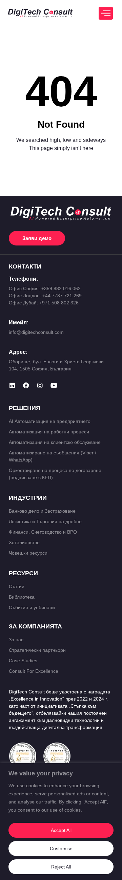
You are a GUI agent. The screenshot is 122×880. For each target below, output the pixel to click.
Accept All (61, 830)
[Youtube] (54, 385)
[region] (61, 821)
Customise (61, 848)
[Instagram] (40, 385)
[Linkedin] (12, 385)
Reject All (61, 867)
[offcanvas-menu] (106, 13)
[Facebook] (26, 385)
